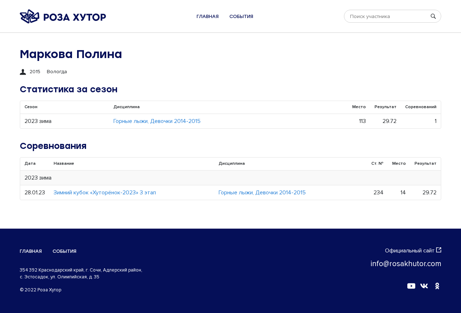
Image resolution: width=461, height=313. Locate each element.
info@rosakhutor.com (406, 263)
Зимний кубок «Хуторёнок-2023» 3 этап (105, 192)
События (241, 16)
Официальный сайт (410, 250)
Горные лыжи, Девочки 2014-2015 (157, 121)
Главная (208, 16)
